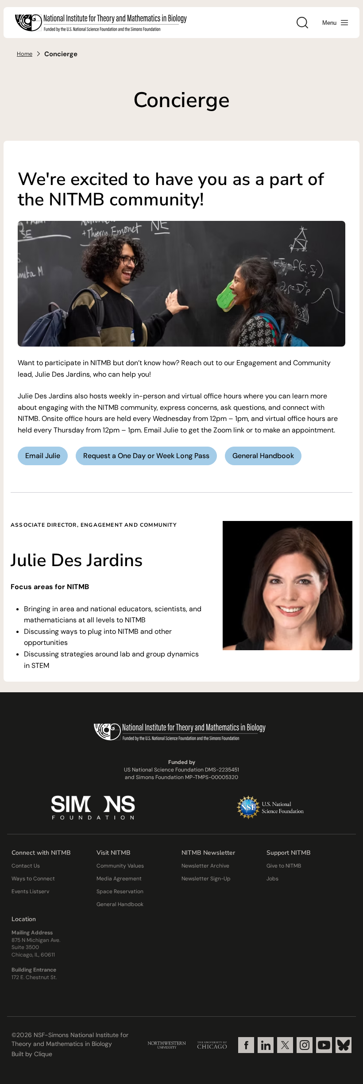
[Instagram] (305, 1045)
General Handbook (263, 455)
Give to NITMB (283, 865)
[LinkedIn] (266, 1045)
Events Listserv (30, 891)
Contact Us (26, 865)
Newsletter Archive (205, 865)
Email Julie (42, 455)
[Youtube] (324, 1045)
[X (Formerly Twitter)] (285, 1045)
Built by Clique (32, 1054)
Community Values (120, 865)
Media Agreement (119, 878)
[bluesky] (343, 1045)
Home (24, 54)
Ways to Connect (33, 878)
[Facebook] (246, 1045)
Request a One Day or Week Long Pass (146, 455)
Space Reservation (120, 891)
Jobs (272, 878)
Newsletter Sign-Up (206, 878)
